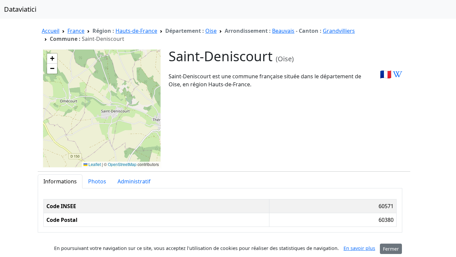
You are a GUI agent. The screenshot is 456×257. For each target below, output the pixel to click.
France (75, 30)
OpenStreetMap (122, 164)
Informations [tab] (60, 181)
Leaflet (94, 164)
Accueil (50, 30)
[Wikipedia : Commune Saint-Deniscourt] (397, 74)
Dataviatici (20, 9)
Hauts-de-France (136, 30)
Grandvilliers (339, 30)
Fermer (391, 249)
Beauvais (283, 30)
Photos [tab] (97, 181)
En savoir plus (359, 248)
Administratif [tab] (134, 181)
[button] (52, 59)
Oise (211, 30)
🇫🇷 (386, 74)
